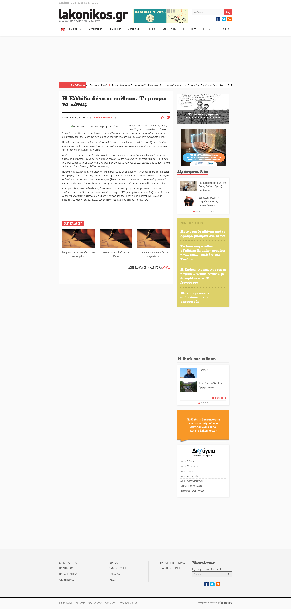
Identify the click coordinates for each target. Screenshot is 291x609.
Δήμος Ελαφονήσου (189, 466)
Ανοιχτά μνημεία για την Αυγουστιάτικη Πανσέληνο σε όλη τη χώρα (178, 85)
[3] (198, 211)
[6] (204, 211)
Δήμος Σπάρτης (187, 461)
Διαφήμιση (110, 603)
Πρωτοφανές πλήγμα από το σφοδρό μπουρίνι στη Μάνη (202, 233)
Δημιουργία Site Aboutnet (206, 603)
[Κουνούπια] (203, 147)
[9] (211, 211)
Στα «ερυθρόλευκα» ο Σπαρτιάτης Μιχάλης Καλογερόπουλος (121, 85)
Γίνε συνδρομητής (128, 603)
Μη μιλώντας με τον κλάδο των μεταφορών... (78, 254)
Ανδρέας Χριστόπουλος (103, 117)
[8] (208, 211)
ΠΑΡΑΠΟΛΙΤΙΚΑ (95, 29)
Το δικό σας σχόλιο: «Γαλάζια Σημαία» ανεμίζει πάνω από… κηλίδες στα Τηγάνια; (202, 252)
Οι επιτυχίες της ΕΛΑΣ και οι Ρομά (116, 254)
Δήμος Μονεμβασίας (189, 476)
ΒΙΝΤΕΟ (151, 29)
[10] (213, 211)
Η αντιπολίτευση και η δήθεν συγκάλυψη (153, 254)
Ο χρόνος (203, 370)
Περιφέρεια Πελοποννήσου (192, 490)
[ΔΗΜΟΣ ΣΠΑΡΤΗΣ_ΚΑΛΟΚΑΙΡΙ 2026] (160, 16)
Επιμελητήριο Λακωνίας (191, 485)
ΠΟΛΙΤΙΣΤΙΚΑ (115, 29)
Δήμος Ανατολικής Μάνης (191, 481)
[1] (194, 211)
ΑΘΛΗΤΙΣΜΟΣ (134, 29)
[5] (202, 211)
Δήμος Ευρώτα (187, 471)
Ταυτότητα (80, 603)
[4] (200, 211)
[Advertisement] (145, 59)
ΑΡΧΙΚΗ (63, 30)
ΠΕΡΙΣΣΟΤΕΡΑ (219, 398)
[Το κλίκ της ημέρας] (203, 109)
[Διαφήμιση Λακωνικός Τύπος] (203, 426)
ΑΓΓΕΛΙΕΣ (227, 29)
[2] (196, 211)
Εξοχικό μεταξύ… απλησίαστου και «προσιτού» (194, 297)
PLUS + (206, 29)
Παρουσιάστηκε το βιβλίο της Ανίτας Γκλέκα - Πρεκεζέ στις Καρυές (212, 186)
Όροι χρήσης (94, 603)
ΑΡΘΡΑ (166, 267)
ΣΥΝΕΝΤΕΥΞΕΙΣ (169, 29)
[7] (206, 211)
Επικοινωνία (65, 603)
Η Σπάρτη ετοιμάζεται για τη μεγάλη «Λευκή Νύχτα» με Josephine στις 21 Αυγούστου (203, 275)
